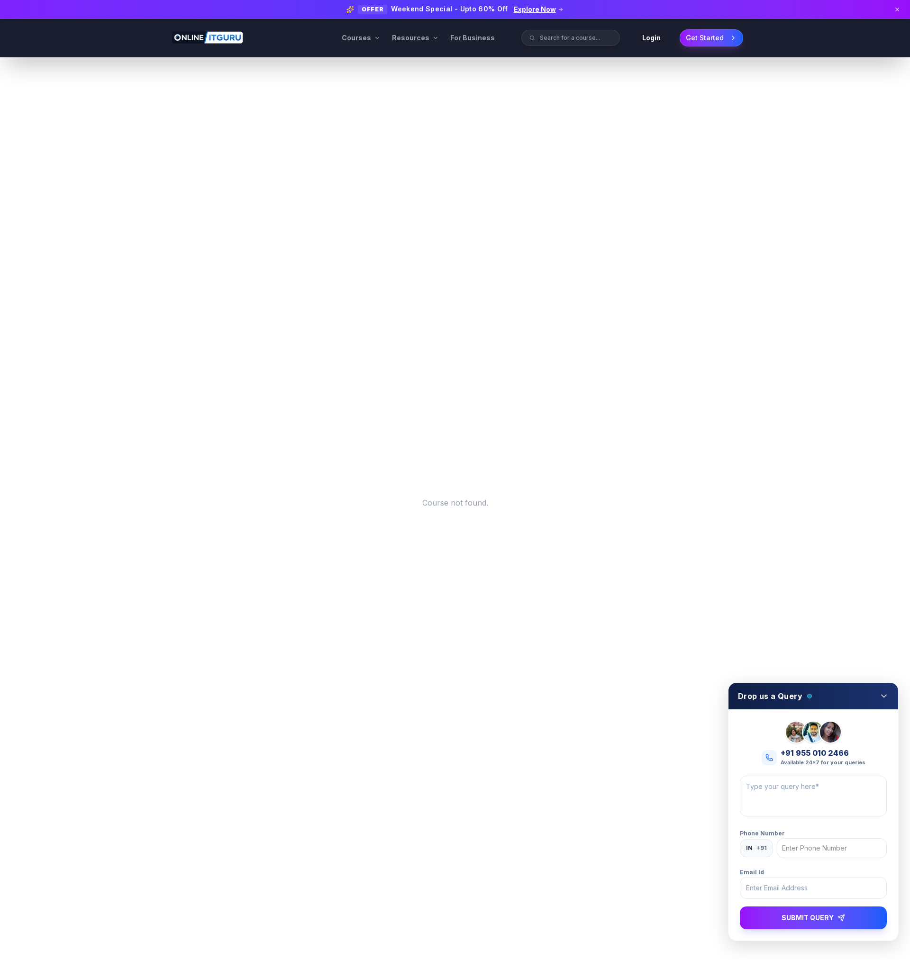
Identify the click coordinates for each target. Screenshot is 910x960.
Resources (410, 38)
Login (651, 38)
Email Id (752, 872)
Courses (356, 38)
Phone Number (762, 833)
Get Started (705, 38)
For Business (472, 38)
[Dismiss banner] (897, 9)
